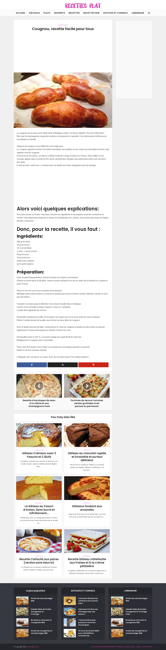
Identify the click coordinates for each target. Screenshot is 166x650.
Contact (138, 647)
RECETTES (74, 12)
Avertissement (147, 647)
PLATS (47, 12)
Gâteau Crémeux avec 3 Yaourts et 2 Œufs (39, 455)
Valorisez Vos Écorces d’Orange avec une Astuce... (88, 611)
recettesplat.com (32, 647)
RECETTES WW (91, 12)
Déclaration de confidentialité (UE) (103, 647)
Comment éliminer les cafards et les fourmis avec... (88, 600)
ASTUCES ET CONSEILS (115, 12)
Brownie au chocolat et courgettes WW (41, 621)
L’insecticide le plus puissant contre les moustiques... (87, 622)
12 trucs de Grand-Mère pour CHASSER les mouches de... (88, 633)
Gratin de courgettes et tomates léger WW (41, 632)
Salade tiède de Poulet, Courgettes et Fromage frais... (136, 611)
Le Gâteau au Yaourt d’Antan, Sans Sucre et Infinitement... (39, 509)
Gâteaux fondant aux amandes (87, 508)
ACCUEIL (20, 12)
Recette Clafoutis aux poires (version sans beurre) (39, 561)
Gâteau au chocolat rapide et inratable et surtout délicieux (87, 456)
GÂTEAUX (34, 12)
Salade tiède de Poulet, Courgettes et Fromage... (41, 611)
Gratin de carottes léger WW (42, 599)
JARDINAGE (137, 12)
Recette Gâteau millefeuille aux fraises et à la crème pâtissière (87, 562)
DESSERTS (59, 12)
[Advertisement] (63, 52)
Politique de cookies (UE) (125, 647)
